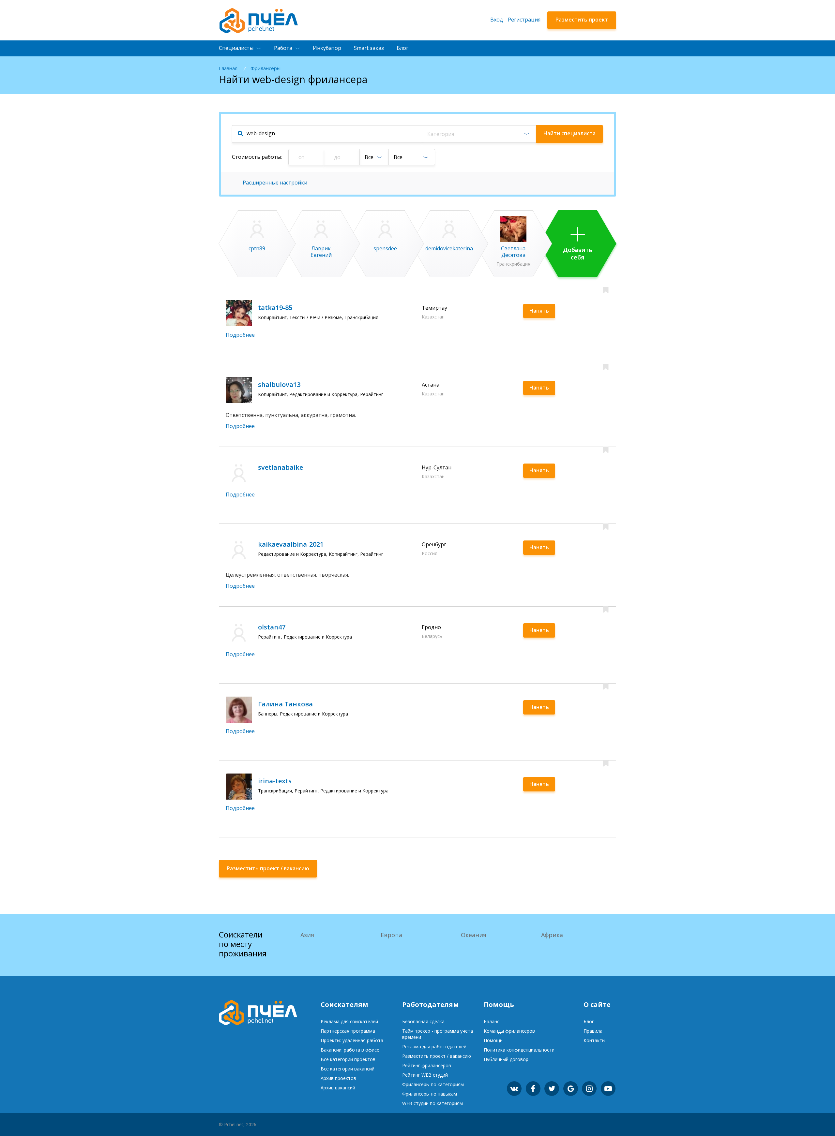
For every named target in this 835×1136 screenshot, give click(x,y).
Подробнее (240, 334)
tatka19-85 (275, 307)
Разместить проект (581, 19)
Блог (402, 48)
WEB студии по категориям (432, 1103)
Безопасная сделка (423, 1021)
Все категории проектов (348, 1059)
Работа (283, 48)
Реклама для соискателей (349, 1021)
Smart (369, 48)
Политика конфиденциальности (519, 1050)
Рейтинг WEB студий (425, 1075)
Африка (552, 935)
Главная (228, 68)
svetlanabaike (280, 467)
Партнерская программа (348, 1031)
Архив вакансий (338, 1087)
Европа (391, 935)
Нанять (539, 310)
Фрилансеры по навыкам (429, 1094)
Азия (307, 935)
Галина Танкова (285, 704)
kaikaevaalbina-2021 (291, 544)
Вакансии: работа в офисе (350, 1050)
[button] (479, 134)
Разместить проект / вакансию (436, 1056)
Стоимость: (257, 156)
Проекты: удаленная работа (352, 1040)
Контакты (594, 1040)
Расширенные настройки (275, 182)
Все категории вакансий (347, 1069)
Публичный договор (506, 1059)
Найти (569, 133)
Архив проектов (338, 1078)
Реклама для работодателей (434, 1046)
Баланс (491, 1021)
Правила (593, 1031)
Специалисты (236, 48)
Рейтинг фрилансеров (426, 1065)
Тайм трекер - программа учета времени (437, 1034)
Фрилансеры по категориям (433, 1084)
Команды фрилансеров (509, 1031)
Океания (473, 935)
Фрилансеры (265, 68)
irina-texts (275, 780)
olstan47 (271, 627)
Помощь (493, 1040)
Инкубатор (327, 48)
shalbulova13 (279, 384)
